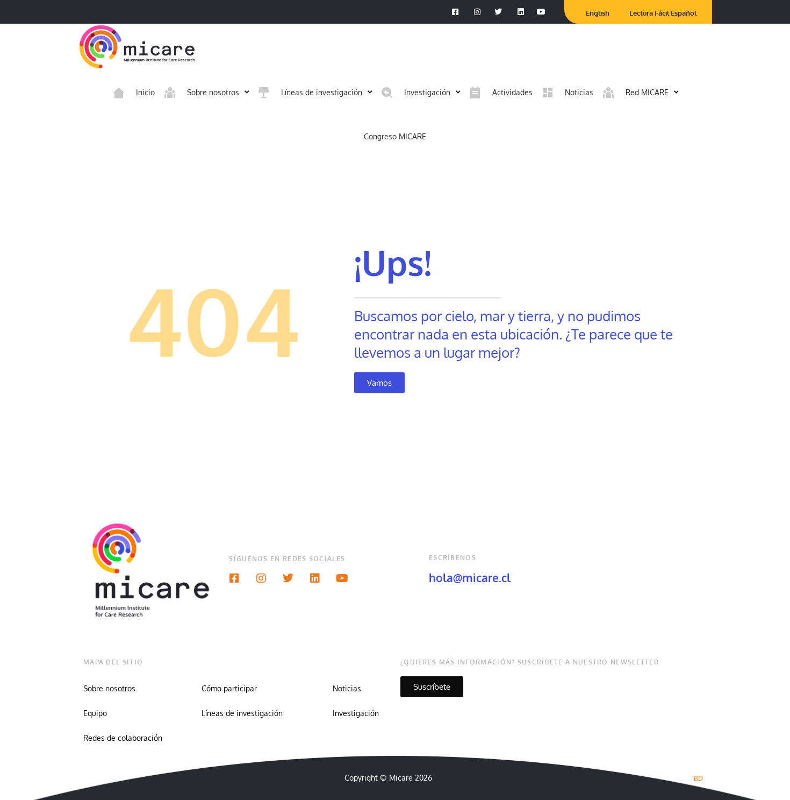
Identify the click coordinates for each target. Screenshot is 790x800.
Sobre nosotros (109, 688)
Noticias (347, 688)
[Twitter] (288, 578)
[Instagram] (261, 578)
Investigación (356, 713)
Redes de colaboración (122, 737)
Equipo (95, 713)
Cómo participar (229, 688)
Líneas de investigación (242, 713)
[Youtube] (341, 578)
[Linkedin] (315, 578)
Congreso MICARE (395, 136)
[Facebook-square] (234, 578)
